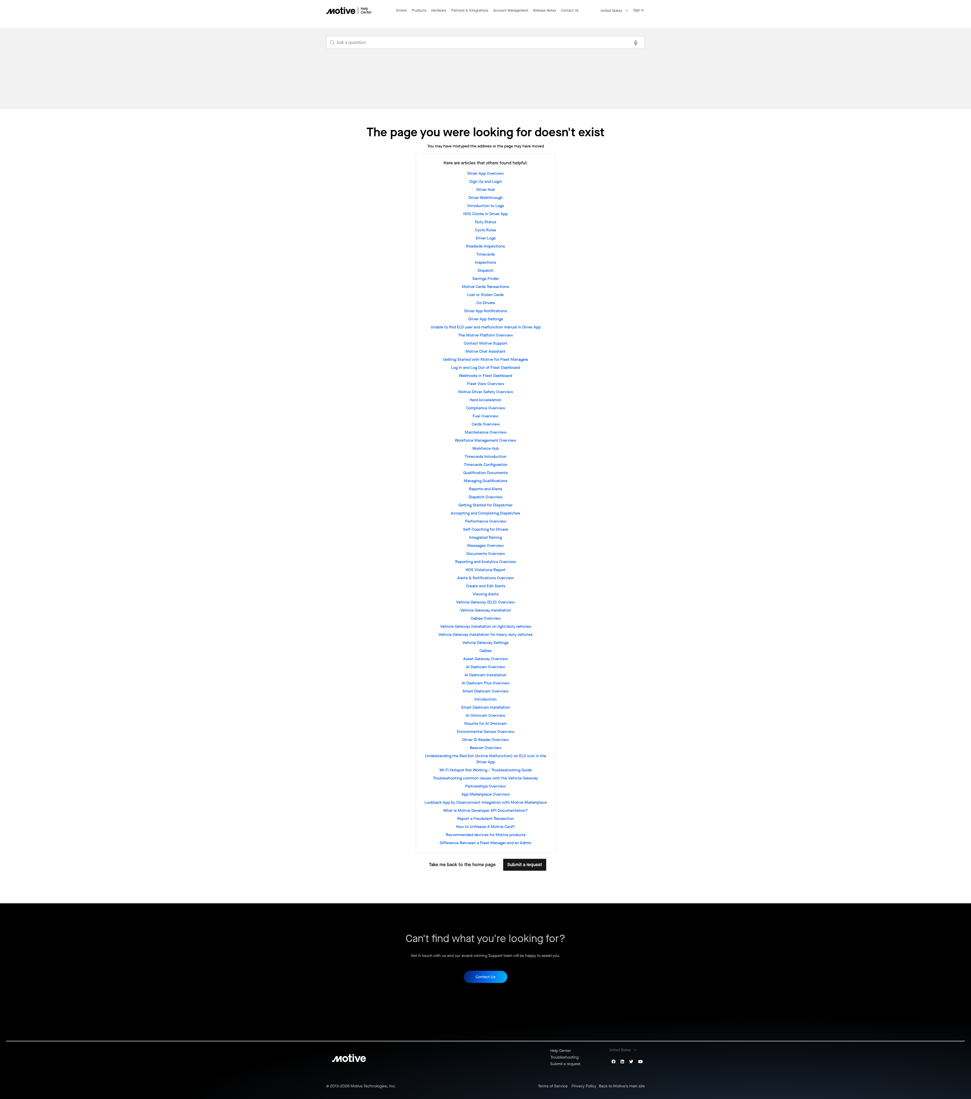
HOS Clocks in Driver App (485, 213)
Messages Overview (485, 545)
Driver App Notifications (485, 310)
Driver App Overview (485, 173)
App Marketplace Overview (485, 794)
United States (611, 10)
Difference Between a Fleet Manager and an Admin (485, 842)
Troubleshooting (564, 1057)
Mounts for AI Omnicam (485, 723)
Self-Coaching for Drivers (485, 529)
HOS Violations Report (485, 569)
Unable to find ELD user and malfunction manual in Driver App (486, 327)
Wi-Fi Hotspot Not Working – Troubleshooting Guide (485, 770)
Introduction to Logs (485, 205)
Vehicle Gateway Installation (485, 610)
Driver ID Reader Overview (485, 739)
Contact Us (570, 10)
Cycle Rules (485, 230)
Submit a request (524, 865)
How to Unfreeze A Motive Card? (485, 826)
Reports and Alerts (485, 488)
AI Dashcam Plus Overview (486, 683)
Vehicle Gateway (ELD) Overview (485, 602)
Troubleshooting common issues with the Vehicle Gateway (485, 778)
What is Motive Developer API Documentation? (485, 810)
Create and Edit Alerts (485, 586)
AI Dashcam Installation (485, 675)
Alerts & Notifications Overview (485, 577)
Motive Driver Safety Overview (485, 391)
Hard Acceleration (485, 399)
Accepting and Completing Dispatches (485, 513)
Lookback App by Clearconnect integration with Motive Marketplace (486, 802)
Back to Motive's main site (622, 1086)
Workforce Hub (485, 448)
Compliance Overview (485, 408)
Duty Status (485, 222)
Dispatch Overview (485, 497)
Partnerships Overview (485, 786)
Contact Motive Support (485, 343)
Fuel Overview (485, 416)
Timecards (485, 254)
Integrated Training (485, 537)
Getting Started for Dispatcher (485, 505)
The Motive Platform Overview (485, 335)
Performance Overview (485, 521)
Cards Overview (486, 424)
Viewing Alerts (486, 594)
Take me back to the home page (462, 865)
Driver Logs (486, 238)
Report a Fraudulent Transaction (485, 818)
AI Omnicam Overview (485, 715)
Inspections (485, 262)
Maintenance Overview (485, 432)
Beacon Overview (485, 747)
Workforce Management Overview (485, 440)
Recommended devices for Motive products (485, 834)
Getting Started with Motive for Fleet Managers (485, 359)
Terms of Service (553, 1086)
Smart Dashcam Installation (485, 707)
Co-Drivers (485, 302)
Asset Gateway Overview (485, 658)
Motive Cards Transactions (485, 286)
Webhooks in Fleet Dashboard (485, 375)
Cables (485, 650)
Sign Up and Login (485, 181)
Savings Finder (485, 278)
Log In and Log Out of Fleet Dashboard (485, 367)
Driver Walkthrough (486, 197)
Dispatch (486, 270)
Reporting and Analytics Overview (485, 561)
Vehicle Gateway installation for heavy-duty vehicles (485, 634)
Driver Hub (485, 189)
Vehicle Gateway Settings (485, 642)
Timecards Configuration (485, 464)
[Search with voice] (636, 42)
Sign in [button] (638, 10)
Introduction (485, 699)
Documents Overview (485, 553)
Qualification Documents (485, 472)
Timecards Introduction (485, 456)
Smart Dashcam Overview (485, 691)
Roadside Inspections (485, 246)
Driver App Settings (485, 319)
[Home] (349, 10)
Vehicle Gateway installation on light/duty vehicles (485, 626)
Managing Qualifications (485, 480)
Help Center (560, 1050)
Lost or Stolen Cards (485, 294)
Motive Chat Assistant (485, 351)
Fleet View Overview (485, 383)
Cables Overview (486, 618)
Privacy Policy (583, 1086)
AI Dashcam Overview (485, 666)
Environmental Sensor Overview (485, 731)
